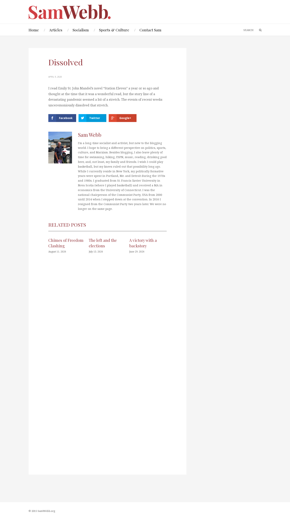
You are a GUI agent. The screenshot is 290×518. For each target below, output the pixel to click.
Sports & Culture (114, 29)
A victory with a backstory (143, 242)
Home (34, 29)
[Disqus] (107, 316)
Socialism (81, 29)
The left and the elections (103, 242)
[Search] (258, 30)
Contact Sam (150, 29)
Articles (55, 29)
